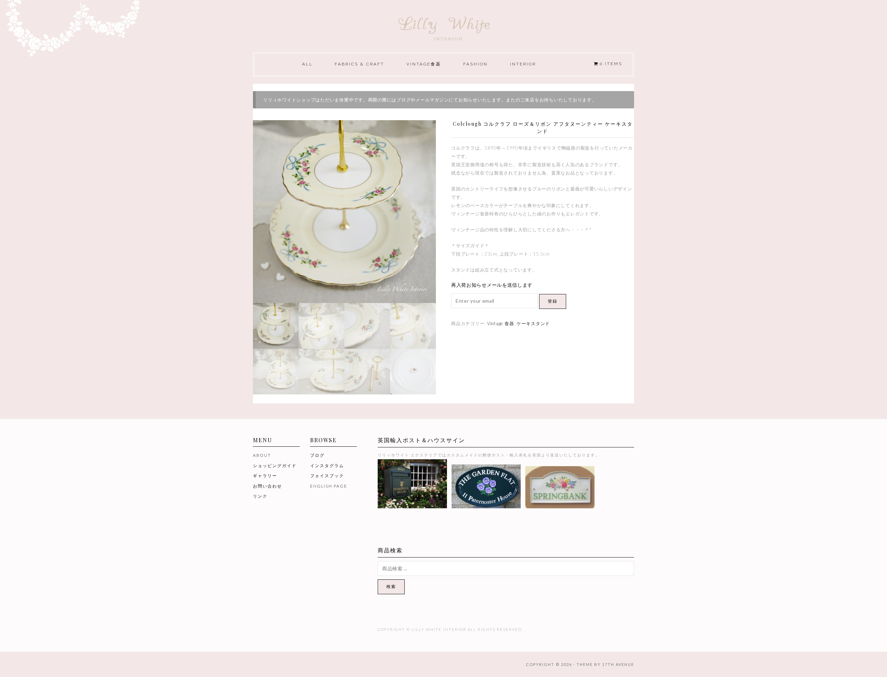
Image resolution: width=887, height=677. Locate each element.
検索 (391, 586)
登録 (552, 301)
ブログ (317, 455)
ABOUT (262, 455)
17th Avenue (618, 664)
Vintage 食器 (500, 323)
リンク (260, 496)
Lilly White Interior (443, 26)
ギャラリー (265, 475)
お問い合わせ (267, 486)
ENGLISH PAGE (328, 486)
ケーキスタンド (533, 323)
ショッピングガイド (275, 465)
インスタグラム (327, 465)
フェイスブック (327, 475)
